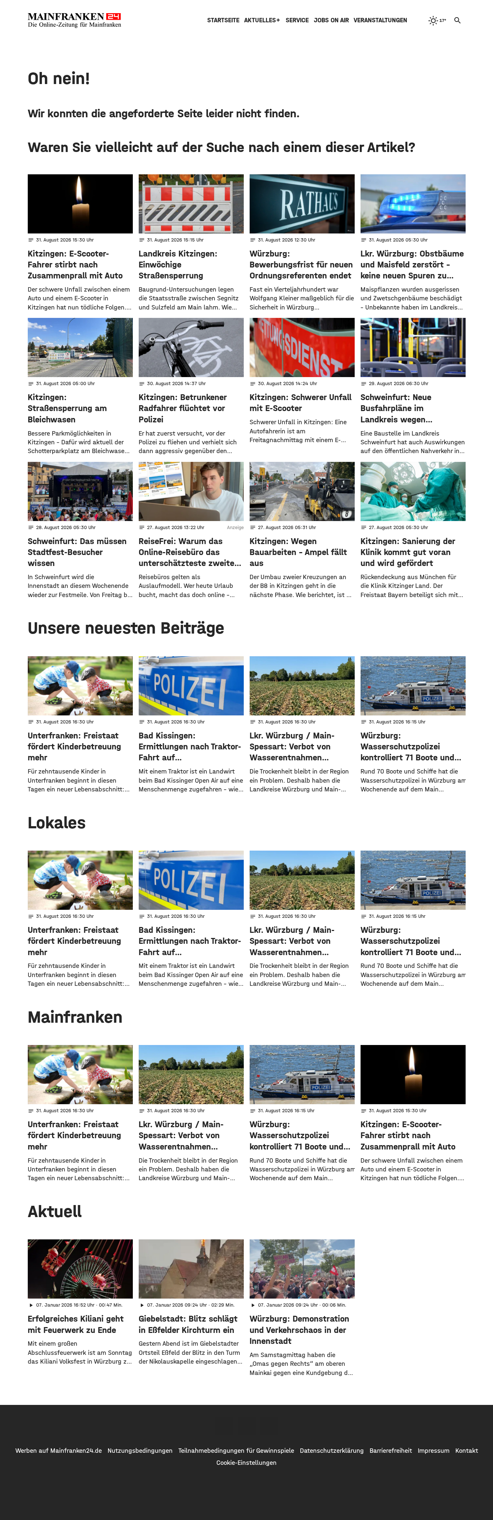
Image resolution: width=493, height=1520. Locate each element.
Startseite (223, 20)
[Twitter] (247, 1426)
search (457, 20)
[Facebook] (224, 1426)
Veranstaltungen (380, 20)
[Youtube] (269, 1426)
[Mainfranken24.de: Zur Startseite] (74, 20)
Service (297, 20)
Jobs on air (331, 20)
